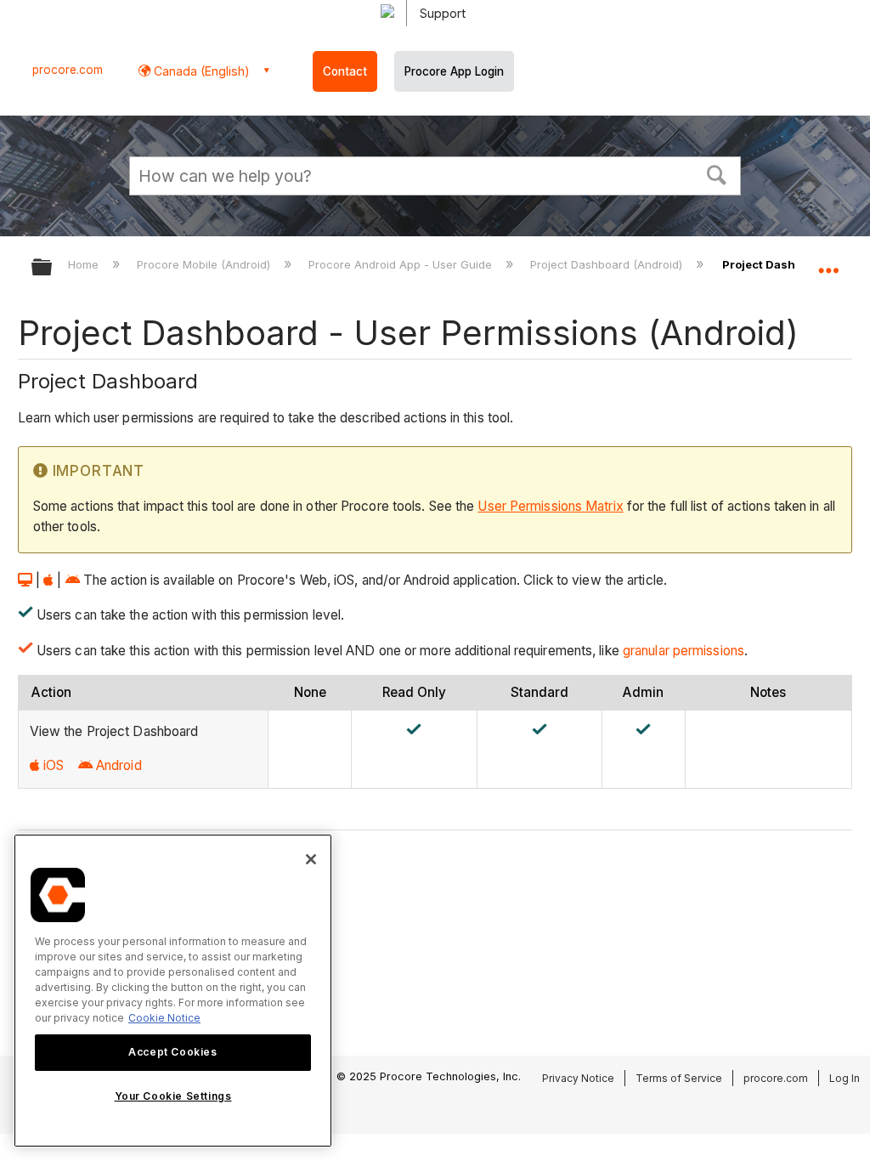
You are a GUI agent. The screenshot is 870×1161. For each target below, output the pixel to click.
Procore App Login (454, 71)
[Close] (311, 859)
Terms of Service (679, 1078)
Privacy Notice (578, 1078)
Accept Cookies (172, 1051)
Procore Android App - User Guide (401, 264)
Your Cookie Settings (173, 1096)
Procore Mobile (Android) (205, 264)
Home (85, 264)
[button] (717, 173)
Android (119, 765)
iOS (53, 765)
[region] (173, 990)
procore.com (67, 69)
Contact (345, 71)
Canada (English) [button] (200, 71)
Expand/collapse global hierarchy (53, 268)
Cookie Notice (164, 1017)
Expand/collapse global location (828, 262)
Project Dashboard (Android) (608, 264)
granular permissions (683, 651)
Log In (844, 1078)
